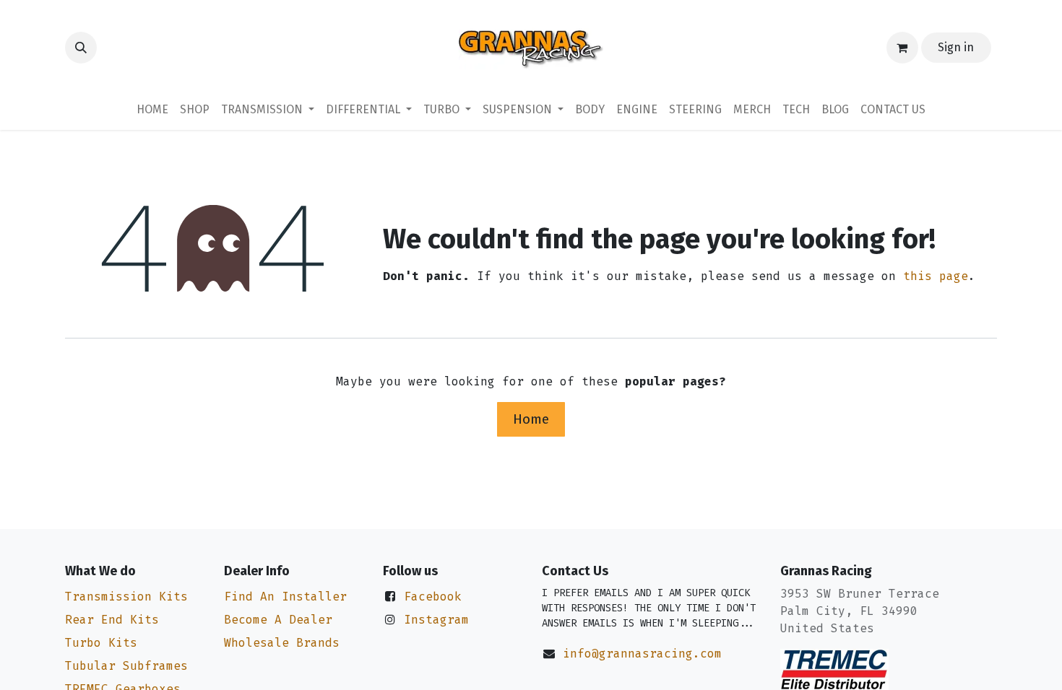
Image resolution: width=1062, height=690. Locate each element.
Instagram (436, 619)
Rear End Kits (112, 619)
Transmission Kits (126, 596)
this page (935, 276)
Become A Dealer (278, 619)
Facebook (433, 596)
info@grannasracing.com (642, 653)
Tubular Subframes (126, 665)
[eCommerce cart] (902, 48)
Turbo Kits (101, 642)
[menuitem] (152, 109)
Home (531, 419)
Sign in (956, 47)
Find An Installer (285, 596)
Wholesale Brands (282, 642)
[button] (81, 48)
